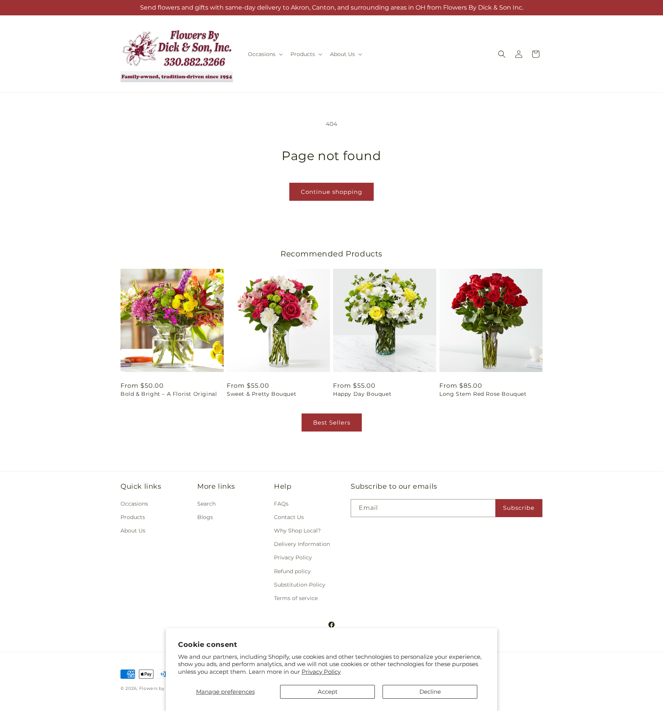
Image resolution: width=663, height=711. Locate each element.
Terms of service (296, 598)
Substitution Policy (299, 584)
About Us (132, 530)
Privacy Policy (321, 671)
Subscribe (518, 507)
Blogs (205, 517)
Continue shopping (331, 191)
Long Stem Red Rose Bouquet (483, 393)
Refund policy (292, 571)
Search (206, 503)
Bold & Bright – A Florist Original (168, 393)
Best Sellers (331, 422)
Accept (328, 691)
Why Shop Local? (297, 530)
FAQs (281, 503)
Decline (430, 691)
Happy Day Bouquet (362, 393)
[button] (264, 54)
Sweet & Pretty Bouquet (261, 393)
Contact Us (289, 517)
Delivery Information (302, 544)
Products (132, 517)
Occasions (134, 503)
